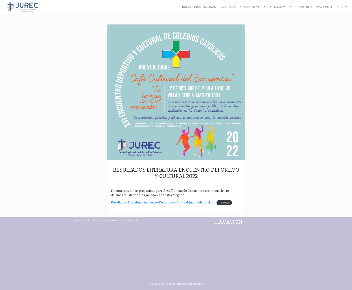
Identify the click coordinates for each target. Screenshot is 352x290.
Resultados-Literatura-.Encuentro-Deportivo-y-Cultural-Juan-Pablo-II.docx (163, 202)
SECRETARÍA (227, 7)
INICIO (186, 7)
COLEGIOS (275, 7)
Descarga (224, 202)
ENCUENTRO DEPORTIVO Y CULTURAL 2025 (318, 7)
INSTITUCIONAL (205, 7)
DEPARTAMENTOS (251, 7)
